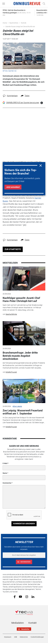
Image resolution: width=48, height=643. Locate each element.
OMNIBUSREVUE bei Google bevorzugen (22, 102)
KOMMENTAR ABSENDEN (24, 523)
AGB (15, 637)
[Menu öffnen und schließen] (4, 3)
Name (5, 473)
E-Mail (5, 463)
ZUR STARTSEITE (13, 249)
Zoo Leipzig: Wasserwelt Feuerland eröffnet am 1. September (23, 412)
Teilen (27, 96)
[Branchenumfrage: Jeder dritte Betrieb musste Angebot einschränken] (24, 333)
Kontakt (32, 622)
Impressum (7, 637)
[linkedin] (33, 596)
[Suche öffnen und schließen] (43, 4)
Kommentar (7, 483)
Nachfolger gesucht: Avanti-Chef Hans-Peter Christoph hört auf (21, 299)
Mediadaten (17, 622)
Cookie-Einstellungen (37, 637)
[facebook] (14, 597)
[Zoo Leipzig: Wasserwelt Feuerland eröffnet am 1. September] (24, 391)
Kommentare (12, 96)
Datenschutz (24, 637)
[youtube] (20, 596)
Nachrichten (13, 23)
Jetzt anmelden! (13, 187)
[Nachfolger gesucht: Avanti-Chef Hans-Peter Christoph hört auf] (24, 278)
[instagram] (26, 596)
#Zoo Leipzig (17, 406)
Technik (23, 23)
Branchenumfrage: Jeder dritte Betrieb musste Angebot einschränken (20, 355)
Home (5, 23)
